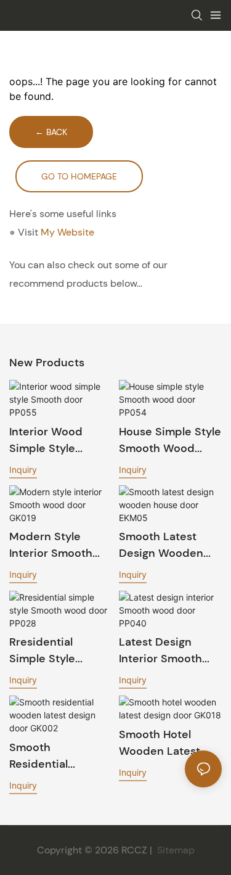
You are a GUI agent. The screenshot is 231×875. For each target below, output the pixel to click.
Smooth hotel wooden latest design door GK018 (170, 743)
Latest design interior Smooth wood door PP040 (169, 651)
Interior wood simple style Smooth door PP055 (46, 440)
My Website (67, 232)
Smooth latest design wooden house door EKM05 (161, 545)
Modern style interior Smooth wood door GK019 (58, 545)
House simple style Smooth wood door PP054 (170, 440)
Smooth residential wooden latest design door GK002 (50, 756)
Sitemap (175, 850)
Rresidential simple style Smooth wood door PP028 (47, 651)
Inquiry (23, 469)
